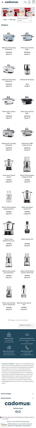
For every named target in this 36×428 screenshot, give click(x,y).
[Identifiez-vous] (29, 2)
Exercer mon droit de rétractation (18, 421)
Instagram (19, 411)
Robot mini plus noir (27, 239)
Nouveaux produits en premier (24, 20)
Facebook (16, 411)
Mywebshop (27, 426)
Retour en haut (26, 325)
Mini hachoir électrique (27, 79)
